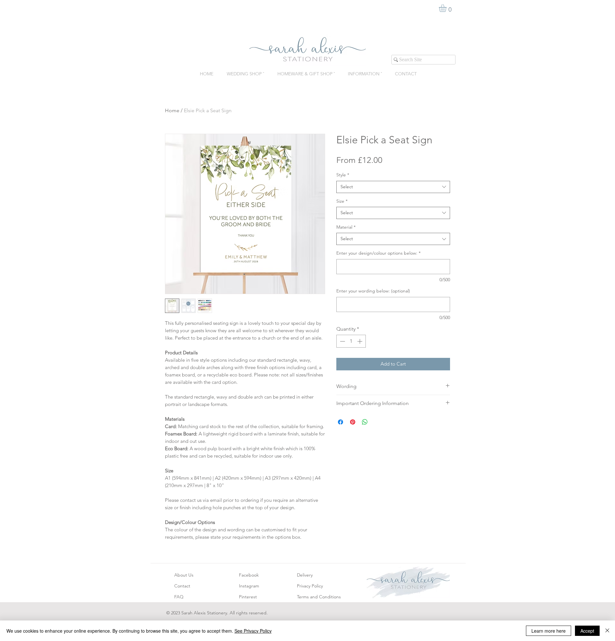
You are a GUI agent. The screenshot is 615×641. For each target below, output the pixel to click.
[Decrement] (341, 341)
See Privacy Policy (253, 631)
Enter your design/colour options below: (378, 253)
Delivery (305, 575)
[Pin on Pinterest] (353, 422)
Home (172, 110)
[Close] (607, 631)
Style (342, 175)
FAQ (179, 597)
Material (346, 227)
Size (342, 201)
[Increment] (360, 341)
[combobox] (393, 187)
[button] (447, 8)
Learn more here (548, 631)
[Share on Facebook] (340, 422)
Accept (587, 631)
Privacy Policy (310, 586)
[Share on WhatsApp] (365, 422)
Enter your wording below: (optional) (373, 291)
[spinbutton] (351, 341)
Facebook (249, 575)
